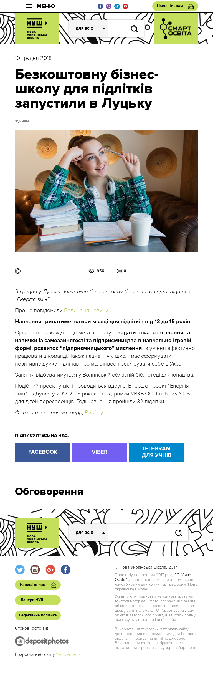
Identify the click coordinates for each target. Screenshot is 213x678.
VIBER (100, 452)
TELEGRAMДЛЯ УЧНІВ (156, 452)
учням (23, 121)
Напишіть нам (170, 6)
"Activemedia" (69, 654)
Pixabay (94, 412)
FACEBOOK (42, 452)
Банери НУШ (33, 600)
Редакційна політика (38, 615)
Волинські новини (86, 310)
